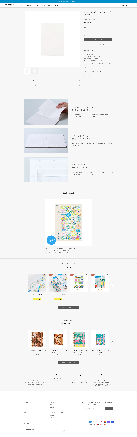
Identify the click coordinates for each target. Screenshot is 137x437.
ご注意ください (32, 85)
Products (21, 5)
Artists (36, 5)
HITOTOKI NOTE (87, 19)
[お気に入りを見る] (129, 5)
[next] (112, 285)
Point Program (27, 415)
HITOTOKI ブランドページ (58, 430)
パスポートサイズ (95, 19)
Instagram (28, 423)
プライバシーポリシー (55, 410)
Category (29, 5)
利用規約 (52, 407)
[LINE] (89, 75)
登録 (109, 408)
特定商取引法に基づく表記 (56, 412)
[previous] (24, 285)
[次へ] (78, 38)
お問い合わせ (53, 415)
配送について (31, 80)
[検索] (126, 5)
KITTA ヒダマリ (79, 294)
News (43, 5)
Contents (26, 410)
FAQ (55, 381)
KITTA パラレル (100, 294)
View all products (68, 307)
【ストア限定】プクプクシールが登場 (68, 1)
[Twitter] (84, 75)
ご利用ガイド (53, 402)
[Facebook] (87, 75)
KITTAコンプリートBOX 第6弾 (58, 294)
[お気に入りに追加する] (45, 275)
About (50, 5)
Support (57, 5)
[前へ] (27, 38)
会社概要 (52, 417)
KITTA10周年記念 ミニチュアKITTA (37, 294)
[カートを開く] (132, 5)
